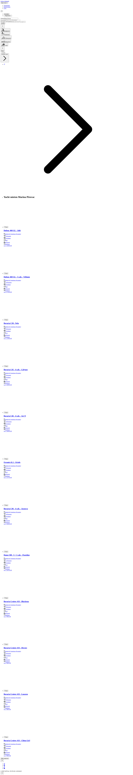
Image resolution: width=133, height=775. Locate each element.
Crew (5, 8)
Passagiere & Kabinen (6, 21)
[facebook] (4, 765)
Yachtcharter (7, 5)
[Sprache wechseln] (2, 11)
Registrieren (7, 15)
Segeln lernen (7, 7)
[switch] (6, 227)
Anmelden (6, 14)
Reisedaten (3, 20)
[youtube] (4, 768)
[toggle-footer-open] (2, 760)
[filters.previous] (3, 26)
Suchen (3, 23)
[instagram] (4, 764)
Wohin (2, 18)
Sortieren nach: (4, 54)
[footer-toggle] (2, 773)
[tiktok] (4, 767)
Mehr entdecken (4, 758)
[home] (4, 64)
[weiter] (3, 48)
